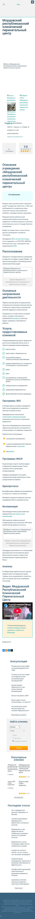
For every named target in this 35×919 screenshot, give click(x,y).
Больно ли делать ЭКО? (20, 696)
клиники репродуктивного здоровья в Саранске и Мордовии (16, 630)
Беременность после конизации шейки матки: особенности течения (20, 844)
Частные (17, 738)
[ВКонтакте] (3, 650)
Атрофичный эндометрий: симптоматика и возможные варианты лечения (21, 872)
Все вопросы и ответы (19, 715)
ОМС (15, 246)
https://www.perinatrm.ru (15, 136)
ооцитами (20, 446)
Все (15, 735)
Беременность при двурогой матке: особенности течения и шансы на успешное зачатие (19, 833)
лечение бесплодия (22, 239)
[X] (12, 650)
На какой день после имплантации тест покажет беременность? (20, 708)
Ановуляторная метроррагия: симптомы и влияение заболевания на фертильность (21, 862)
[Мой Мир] (9, 650)
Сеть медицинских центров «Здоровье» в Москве (19, 812)
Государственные (20, 741)
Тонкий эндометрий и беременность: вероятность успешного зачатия (20, 822)
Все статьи (18, 888)
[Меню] (32, 2)
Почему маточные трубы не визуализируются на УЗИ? (20, 668)
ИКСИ (12, 452)
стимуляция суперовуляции (12, 417)
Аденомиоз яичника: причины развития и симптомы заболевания (20, 882)
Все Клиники (19, 797)
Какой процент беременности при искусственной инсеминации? (18, 688)
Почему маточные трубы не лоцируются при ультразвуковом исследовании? (20, 678)
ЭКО (13, 239)
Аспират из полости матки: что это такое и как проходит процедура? (20, 852)
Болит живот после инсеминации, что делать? (21, 701)
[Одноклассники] (6, 650)
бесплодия (15, 318)
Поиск (18, 748)
